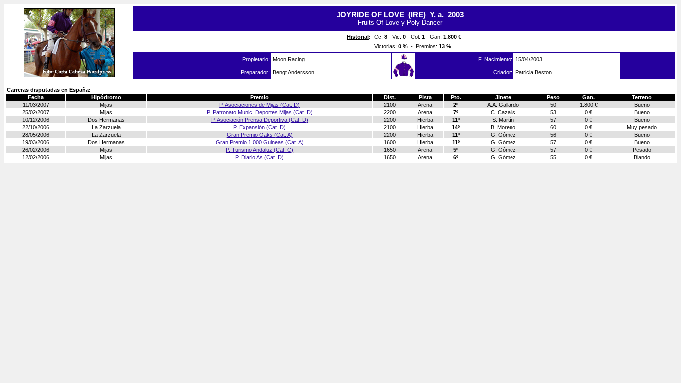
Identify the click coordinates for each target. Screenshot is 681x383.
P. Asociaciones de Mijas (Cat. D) (259, 105)
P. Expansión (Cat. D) (259, 127)
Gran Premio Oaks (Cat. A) (260, 135)
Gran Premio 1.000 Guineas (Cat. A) (260, 142)
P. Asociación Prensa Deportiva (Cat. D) (259, 120)
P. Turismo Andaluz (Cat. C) (259, 150)
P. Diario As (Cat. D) (259, 157)
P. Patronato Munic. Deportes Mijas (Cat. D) (260, 112)
